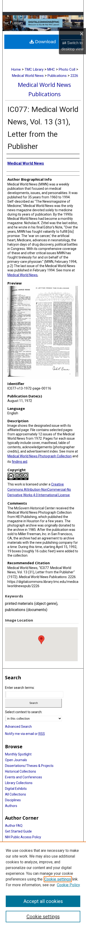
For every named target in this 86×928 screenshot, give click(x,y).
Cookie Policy (68, 885)
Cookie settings (57, 879)
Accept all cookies (43, 901)
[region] (43, 885)
